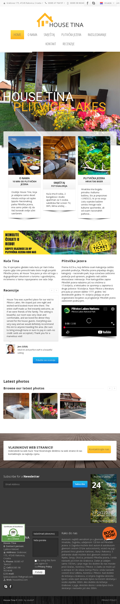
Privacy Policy (45, 553)
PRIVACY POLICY (109, 587)
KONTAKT (50, 43)
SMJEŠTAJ (49, 34)
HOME (17, 34)
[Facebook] (87, 3)
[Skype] (93, 3)
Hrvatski (108, 3)
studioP (30, 587)
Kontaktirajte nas (99, 436)
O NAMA (32, 34)
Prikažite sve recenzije (45, 347)
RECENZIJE (69, 43)
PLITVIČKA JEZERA (71, 34)
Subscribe (80, 471)
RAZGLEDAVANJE (97, 34)
